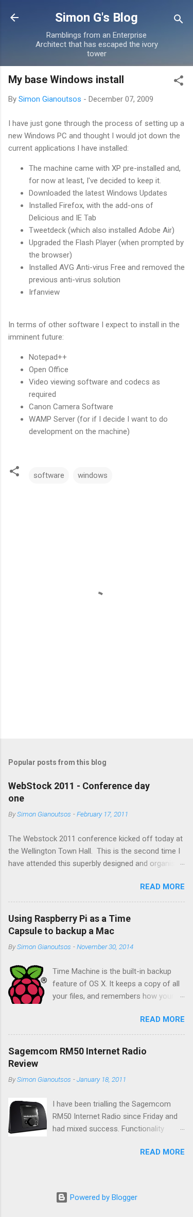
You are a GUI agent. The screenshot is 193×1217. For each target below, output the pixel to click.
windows (93, 475)
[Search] (178, 21)
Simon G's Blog (96, 17)
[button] (178, 82)
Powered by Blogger (102, 1197)
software (48, 475)
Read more (162, 886)
